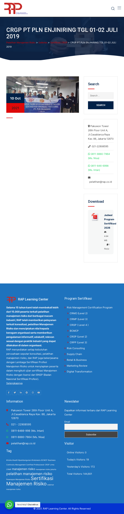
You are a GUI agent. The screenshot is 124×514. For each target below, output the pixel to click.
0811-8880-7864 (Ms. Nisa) (28, 437)
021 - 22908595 (21, 424)
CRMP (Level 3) (79, 319)
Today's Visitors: (76, 459)
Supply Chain (74, 354)
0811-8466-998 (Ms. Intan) (27, 430)
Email (67, 421)
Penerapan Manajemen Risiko (18, 479)
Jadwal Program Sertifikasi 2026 (107, 221)
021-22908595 (100, 146)
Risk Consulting (76, 348)
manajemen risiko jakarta (46, 469)
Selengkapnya (14, 383)
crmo (52, 465)
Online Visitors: (76, 452)
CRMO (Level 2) (79, 313)
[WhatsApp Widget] (9, 504)
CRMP (8, 469)
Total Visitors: (75, 473)
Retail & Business (77, 359)
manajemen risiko (23, 469)
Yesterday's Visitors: (79, 466)
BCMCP (74, 330)
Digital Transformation (79, 371)
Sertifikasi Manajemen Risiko (29, 480)
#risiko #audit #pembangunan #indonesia (23, 460)
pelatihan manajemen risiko (29, 473)
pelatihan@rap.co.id (100, 181)
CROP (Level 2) (78, 336)
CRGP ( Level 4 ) (79, 324)
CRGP (47, 465)
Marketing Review (77, 365)
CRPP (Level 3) (78, 342)
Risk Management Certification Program (90, 307)
